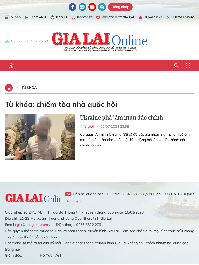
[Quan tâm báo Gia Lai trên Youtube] (92, 7)
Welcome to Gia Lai (118, 17)
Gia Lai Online (32, 197)
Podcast (84, 17)
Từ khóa (29, 87)
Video (16, 17)
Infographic (183, 17)
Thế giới (87, 126)
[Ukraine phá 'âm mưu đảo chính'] (40, 137)
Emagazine (153, 17)
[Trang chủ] (11, 65)
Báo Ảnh (38, 17)
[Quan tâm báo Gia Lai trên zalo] (82, 7)
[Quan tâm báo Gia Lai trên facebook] (72, 7)
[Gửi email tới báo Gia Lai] (102, 7)
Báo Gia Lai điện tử (99, 41)
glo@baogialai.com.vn (34, 224)
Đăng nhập (120, 7)
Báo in (61, 17)
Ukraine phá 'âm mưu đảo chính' (122, 117)
